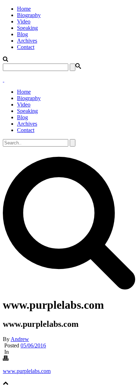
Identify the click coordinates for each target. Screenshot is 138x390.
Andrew (20, 339)
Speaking (27, 28)
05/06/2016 (33, 345)
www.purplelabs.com (27, 371)
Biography (29, 15)
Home (24, 9)
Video (23, 21)
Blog (22, 34)
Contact (25, 47)
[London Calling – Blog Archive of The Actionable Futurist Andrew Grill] (3, 80)
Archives (27, 41)
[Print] (5, 359)
